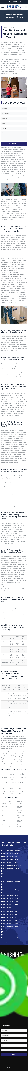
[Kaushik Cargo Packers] (14, 7)
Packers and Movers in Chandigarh (11, 890)
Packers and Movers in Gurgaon (10, 895)
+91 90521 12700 (16, 1)
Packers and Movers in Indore (10, 935)
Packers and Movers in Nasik (10, 876)
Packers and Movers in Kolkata (10, 856)
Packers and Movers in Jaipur (10, 859)
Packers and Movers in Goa (9, 862)
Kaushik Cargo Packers (15, 1062)
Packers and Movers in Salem (10, 932)
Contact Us (4, 1018)
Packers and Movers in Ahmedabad (11, 865)
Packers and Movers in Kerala (10, 929)
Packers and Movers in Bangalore (11, 881)
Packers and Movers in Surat (9, 920)
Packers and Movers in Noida (10, 904)
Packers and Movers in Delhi (9, 914)
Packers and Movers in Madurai (10, 868)
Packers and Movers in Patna (10, 901)
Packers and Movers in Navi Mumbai (12, 884)
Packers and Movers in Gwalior (10, 874)
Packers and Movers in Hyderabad (11, 850)
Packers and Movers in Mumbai (10, 907)
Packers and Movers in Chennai (10, 853)
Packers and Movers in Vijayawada (11, 871)
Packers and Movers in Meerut (10, 917)
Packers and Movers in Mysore (10, 898)
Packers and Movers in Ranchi (10, 937)
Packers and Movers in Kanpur (10, 923)
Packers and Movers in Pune (9, 911)
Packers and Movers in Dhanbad (10, 887)
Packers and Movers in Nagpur (10, 926)
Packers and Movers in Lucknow (10, 892)
